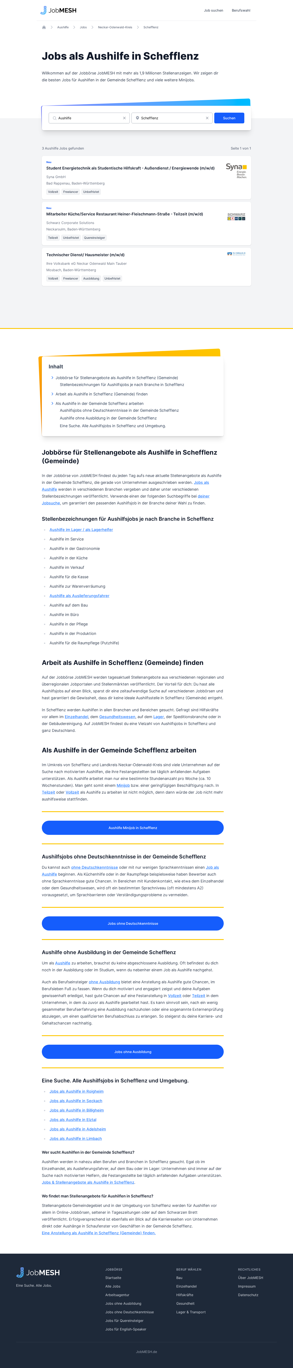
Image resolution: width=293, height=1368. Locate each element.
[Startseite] (44, 27)
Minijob (123, 785)
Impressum (247, 1286)
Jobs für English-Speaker (125, 1329)
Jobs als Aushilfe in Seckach (76, 1101)
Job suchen (213, 10)
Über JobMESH (250, 1278)
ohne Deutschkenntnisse (94, 867)
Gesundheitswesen (117, 716)
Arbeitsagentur (117, 1295)
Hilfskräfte (184, 1295)
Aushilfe (63, 27)
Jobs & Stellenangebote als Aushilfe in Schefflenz (88, 1182)
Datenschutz (248, 1295)
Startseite (113, 1278)
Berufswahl (241, 10)
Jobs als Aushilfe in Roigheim (77, 1091)
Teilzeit (48, 792)
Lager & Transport (191, 1312)
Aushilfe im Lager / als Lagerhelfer (81, 529)
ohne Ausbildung (104, 982)
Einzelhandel (76, 716)
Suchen (229, 118)
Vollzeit (72, 792)
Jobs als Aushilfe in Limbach (76, 1138)
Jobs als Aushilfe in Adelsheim (78, 1129)
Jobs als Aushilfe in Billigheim (77, 1110)
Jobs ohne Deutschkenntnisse (133, 923)
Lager (158, 716)
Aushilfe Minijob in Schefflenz (133, 828)
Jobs (83, 27)
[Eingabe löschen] (124, 118)
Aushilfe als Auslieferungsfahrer (79, 595)
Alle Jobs (112, 1286)
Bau (179, 1278)
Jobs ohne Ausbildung (132, 1052)
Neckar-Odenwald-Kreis (115, 27)
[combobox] (172, 118)
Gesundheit (185, 1303)
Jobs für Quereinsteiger (124, 1320)
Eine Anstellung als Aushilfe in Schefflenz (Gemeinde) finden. (99, 1233)
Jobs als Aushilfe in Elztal (73, 1119)
